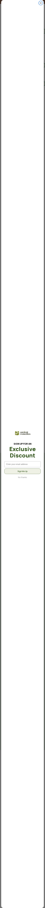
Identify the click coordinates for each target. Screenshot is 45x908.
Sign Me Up (22, 471)
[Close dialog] (41, 3)
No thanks (22, 477)
